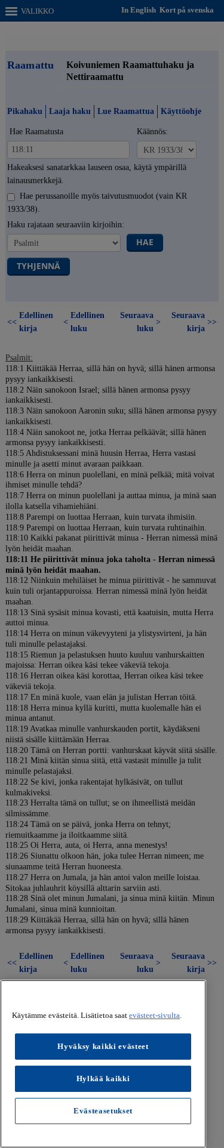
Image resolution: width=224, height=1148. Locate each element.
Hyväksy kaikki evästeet (102, 1046)
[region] (103, 1064)
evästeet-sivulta (154, 1015)
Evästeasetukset (103, 1110)
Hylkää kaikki (103, 1078)
